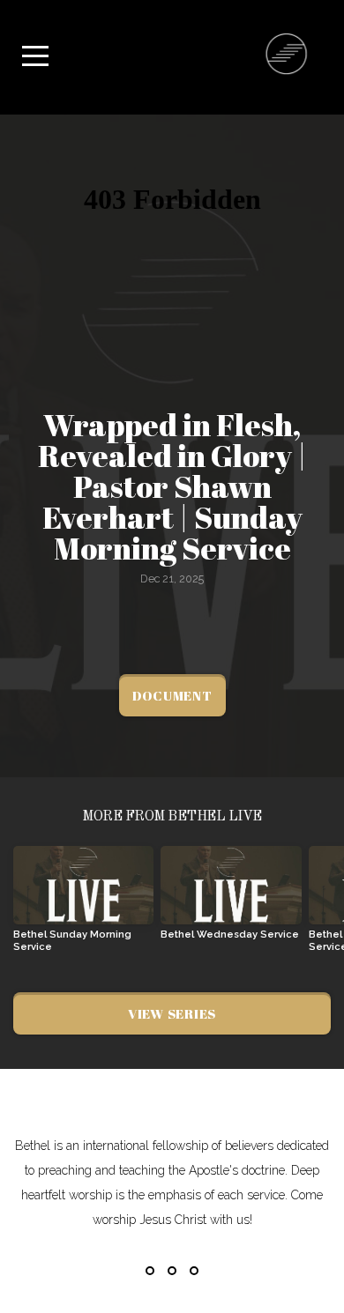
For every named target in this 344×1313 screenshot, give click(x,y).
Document (172, 695)
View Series (172, 1013)
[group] (83, 906)
